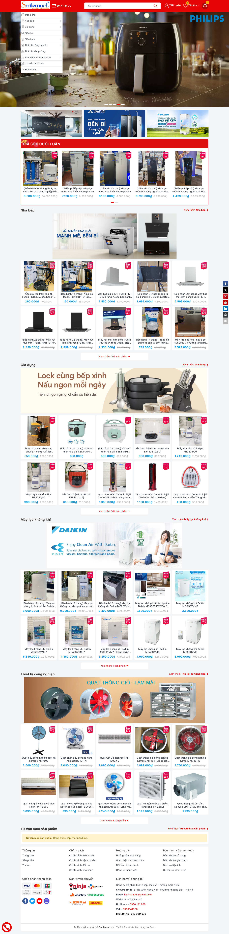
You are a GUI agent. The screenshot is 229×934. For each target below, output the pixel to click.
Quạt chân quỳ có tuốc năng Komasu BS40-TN (77, 759)
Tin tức (26, 865)
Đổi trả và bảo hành (127, 865)
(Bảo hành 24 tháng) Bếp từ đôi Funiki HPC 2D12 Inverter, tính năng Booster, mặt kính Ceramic (152, 295)
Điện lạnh (30, 39)
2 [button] (110, 104)
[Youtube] (39, 901)
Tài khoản (175, 5)
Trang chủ (28, 855)
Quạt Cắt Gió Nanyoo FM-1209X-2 (114, 759)
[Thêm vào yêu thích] (32, 168)
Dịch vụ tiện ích (172, 865)
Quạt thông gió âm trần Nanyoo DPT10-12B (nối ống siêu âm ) (190, 805)
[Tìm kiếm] (155, 6)
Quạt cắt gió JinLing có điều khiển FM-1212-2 (38, 805)
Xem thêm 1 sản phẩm (113, 665)
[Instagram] (46, 901)
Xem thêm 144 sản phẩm (113, 511)
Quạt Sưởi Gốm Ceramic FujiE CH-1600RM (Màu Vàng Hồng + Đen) (114, 496)
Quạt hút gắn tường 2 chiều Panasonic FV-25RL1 (152, 805)
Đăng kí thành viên (126, 870)
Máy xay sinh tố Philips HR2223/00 (190, 450)
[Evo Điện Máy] (114, 59)
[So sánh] (56, 168)
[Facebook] (25, 901)
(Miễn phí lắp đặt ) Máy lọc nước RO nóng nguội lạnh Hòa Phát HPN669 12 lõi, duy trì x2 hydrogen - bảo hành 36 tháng (151, 190)
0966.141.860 (138, 904)
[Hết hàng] (136, 276)
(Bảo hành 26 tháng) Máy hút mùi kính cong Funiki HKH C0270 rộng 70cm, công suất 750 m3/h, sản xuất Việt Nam (190, 295)
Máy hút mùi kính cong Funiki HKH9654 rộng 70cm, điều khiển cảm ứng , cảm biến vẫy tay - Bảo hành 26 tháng (114, 341)
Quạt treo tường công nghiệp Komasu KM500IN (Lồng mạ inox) (114, 805)
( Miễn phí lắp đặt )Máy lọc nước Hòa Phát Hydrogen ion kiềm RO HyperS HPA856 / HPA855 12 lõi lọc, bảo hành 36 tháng (77, 190)
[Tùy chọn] (62, 168)
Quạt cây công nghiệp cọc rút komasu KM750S (38, 759)
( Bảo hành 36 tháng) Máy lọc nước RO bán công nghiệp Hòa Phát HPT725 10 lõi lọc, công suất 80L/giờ (40, 190)
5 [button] (123, 104)
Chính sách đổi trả (79, 865)
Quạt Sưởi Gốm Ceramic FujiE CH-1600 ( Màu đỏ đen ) (152, 496)
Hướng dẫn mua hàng (128, 855)
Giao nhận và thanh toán (130, 860)
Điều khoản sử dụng (174, 855)
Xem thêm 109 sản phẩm (113, 356)
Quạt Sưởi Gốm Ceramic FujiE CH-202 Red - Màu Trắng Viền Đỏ (190, 496)
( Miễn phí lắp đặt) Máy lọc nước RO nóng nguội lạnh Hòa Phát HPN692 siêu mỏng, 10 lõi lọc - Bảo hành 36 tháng (188, 190)
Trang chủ (30, 14)
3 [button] (114, 104)
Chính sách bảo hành (81, 870)
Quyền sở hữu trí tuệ (174, 870)
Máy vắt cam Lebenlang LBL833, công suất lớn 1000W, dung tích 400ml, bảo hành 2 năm (38, 450)
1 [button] (106, 104)
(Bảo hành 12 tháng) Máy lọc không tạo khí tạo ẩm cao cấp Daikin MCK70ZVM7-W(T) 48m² (76, 605)
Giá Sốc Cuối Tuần (34, 63)
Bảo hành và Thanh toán (38, 57)
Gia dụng (30, 27)
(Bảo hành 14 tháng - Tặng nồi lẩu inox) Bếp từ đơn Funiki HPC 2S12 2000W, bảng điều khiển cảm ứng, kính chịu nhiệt (152, 341)
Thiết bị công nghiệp (36, 45)
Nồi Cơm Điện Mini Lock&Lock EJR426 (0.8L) (152, 450)
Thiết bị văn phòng (35, 51)
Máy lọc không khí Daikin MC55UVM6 (190, 650)
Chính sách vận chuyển (82, 860)
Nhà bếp (29, 20)
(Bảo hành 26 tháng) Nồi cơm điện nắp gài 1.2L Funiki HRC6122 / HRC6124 (114, 450)
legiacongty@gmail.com (138, 894)
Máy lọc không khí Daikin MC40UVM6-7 (77, 650)
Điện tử (29, 33)
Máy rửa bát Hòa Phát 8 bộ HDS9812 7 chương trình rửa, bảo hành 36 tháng (190, 341)
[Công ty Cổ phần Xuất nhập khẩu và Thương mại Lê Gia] (35, 5)
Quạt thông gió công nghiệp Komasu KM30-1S (190, 759)
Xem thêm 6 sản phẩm (113, 820)
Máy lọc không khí (36, 520)
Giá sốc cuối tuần (41, 144)
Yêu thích (193, 5)
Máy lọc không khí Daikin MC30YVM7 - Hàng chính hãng (114, 651)
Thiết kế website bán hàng (130, 927)
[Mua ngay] (24, 168)
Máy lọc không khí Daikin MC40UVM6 (152, 650)
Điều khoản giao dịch (175, 860)
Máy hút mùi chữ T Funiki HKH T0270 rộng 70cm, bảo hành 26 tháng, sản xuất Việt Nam (114, 295)
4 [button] (118, 104)
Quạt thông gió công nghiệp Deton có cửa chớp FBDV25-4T (76, 805)
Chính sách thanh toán (82, 855)
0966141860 (130, 909)
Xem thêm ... (32, 69)
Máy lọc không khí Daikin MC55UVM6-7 (39, 650)
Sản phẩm (28, 860)
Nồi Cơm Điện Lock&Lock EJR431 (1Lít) (76, 496)
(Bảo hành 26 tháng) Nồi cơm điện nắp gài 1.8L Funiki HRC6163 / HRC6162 (76, 450)
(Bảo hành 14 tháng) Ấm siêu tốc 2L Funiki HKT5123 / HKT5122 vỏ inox (76, 295)
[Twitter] (32, 901)
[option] (114, 59)
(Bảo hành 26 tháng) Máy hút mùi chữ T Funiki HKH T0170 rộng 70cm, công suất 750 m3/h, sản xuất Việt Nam (38, 341)
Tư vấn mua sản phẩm (39, 829)
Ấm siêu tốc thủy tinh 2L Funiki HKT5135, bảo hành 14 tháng (38, 295)
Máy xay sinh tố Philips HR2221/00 (39, 496)
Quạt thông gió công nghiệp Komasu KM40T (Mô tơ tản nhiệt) (152, 759)
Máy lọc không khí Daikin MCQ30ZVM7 (190, 605)
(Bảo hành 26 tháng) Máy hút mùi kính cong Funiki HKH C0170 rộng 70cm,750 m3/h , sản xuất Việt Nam (76, 341)
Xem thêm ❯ (196, 209)
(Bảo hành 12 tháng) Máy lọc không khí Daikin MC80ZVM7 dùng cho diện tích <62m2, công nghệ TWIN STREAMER (114, 605)
